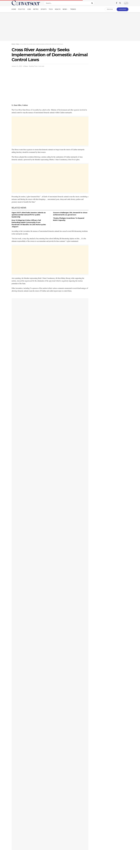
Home (14, 9)
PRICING (110, 9)
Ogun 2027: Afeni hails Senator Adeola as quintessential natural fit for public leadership (29, 215)
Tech (51, 9)
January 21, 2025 (17, 66)
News (65, 9)
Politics (21, 9)
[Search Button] (92, 3)
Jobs (29, 9)
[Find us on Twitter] (120, 3)
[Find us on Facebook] (116, 3)
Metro (36, 9)
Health (57, 9)
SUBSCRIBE (122, 9)
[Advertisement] (70, 26)
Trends (73, 9)
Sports (44, 9)
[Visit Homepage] (26, 3)
